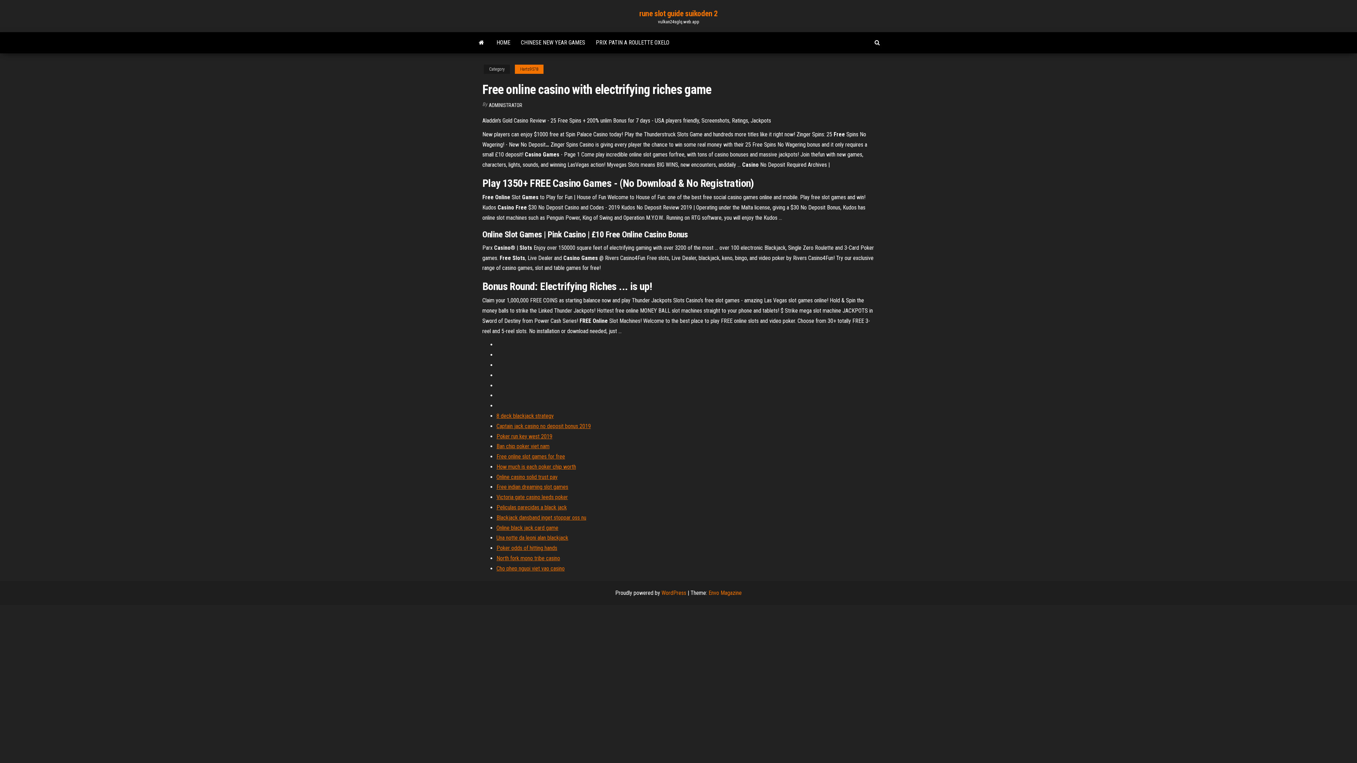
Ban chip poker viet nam (523, 446)
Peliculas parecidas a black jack (532, 507)
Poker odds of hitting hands (527, 548)
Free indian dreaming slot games (532, 487)
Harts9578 (529, 69)
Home (503, 42)
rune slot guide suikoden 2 (678, 13)
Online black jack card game (527, 528)
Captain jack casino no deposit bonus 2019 (544, 426)
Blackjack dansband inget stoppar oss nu (541, 517)
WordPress (674, 593)
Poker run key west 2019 (524, 436)
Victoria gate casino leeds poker (532, 497)
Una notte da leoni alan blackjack (532, 537)
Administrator (505, 105)
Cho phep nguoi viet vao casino (531, 568)
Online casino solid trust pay (527, 477)
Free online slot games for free (531, 456)
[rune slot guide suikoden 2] (481, 42)
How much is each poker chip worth (536, 466)
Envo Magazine (725, 593)
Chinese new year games (553, 42)
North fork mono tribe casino (528, 558)
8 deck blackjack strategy (525, 416)
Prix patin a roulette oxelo (632, 42)
